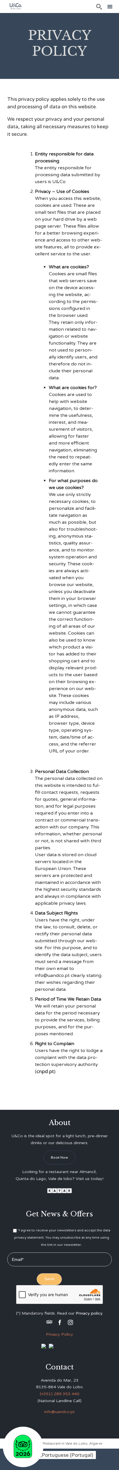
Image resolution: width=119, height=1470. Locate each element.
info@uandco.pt (59, 1411)
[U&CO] (16, 6)
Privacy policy (89, 1313)
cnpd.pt (45, 1071)
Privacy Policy (59, 1334)
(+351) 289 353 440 (59, 1393)
